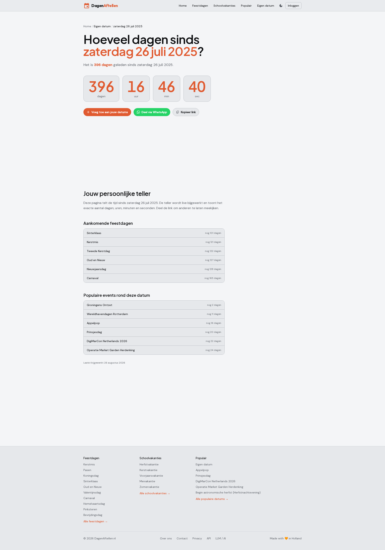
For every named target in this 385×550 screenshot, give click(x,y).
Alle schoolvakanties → (155, 493)
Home (183, 5)
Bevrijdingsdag (92, 515)
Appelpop (202, 470)
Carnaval (89, 498)
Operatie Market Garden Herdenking (219, 487)
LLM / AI (221, 538)
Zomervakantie (149, 487)
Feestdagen (200, 5)
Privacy (197, 538)
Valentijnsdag (92, 492)
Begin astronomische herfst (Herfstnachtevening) (228, 492)
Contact (182, 538)
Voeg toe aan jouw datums (109, 112)
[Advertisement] (154, 152)
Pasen (87, 470)
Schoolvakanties (224, 5)
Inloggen (293, 5)
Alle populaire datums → (212, 499)
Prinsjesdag (203, 475)
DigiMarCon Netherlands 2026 (215, 481)
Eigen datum (265, 5)
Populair (246, 5)
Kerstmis (89, 464)
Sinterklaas (90, 481)
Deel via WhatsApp (154, 112)
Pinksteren (90, 509)
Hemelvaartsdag (94, 503)
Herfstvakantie (149, 464)
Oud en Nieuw (92, 487)
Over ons (166, 538)
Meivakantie (147, 481)
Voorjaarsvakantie (151, 475)
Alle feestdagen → (95, 521)
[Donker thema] (281, 5)
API (209, 538)
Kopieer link (188, 112)
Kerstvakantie (148, 470)
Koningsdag (91, 475)
